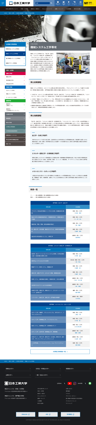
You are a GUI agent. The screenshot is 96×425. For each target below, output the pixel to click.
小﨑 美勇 (78, 286)
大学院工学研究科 (19, 13)
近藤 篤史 (77, 237)
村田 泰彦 (78, 213)
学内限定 (69, 414)
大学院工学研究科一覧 (59, 351)
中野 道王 (78, 256)
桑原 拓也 (78, 274)
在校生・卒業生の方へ (42, 369)
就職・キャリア (59, 9)
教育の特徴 (9, 122)
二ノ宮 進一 (78, 219)
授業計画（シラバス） (11, 135)
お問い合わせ (69, 388)
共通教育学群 (9, 114)
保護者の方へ (70, 369)
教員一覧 (8, 144)
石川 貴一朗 (78, 280)
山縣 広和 (78, 339)
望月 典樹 (77, 345)
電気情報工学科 (10, 80)
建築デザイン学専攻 (11, 63)
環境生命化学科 (10, 84)
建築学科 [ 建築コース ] (9, 104)
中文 (47, 414)
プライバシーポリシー (71, 396)
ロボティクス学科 (10, 90)
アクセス (68, 393)
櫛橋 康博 (78, 333)
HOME (5, 13)
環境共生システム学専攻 (12, 49)
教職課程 (8, 118)
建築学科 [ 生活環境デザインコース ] (12, 109)
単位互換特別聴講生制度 (12, 139)
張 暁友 (78, 262)
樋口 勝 (78, 314)
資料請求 (68, 391)
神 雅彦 (78, 225)
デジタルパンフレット (71, 401)
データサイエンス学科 (11, 97)
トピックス (87, 9)
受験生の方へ (10, 369)
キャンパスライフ (47, 9)
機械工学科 (8, 76)
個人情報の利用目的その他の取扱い (74, 398)
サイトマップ (69, 403)
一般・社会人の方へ (42, 375)
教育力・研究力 (35, 9)
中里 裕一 (78, 320)
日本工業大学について (12, 9)
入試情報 (68, 9)
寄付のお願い (77, 9)
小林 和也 (77, 298)
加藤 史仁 (78, 268)
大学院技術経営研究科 (11, 131)
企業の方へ (9, 375)
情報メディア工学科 (11, 94)
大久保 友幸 (78, 326)
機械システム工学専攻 (12, 54)
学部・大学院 (24, 9)
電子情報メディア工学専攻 (13, 58)
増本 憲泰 (77, 292)
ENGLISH (24, 414)
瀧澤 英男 (78, 231)
